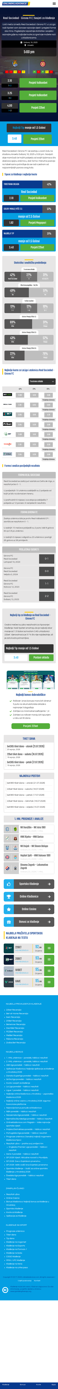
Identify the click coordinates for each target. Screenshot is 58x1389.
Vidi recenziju (22, 950)
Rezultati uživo (13, 1194)
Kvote (38, 1385)
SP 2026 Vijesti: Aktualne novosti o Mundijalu (27, 1158)
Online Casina (12, 1198)
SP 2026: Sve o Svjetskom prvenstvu (23, 1161)
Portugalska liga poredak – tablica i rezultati (26, 1133)
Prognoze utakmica (15, 1231)
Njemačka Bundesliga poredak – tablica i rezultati (29, 1119)
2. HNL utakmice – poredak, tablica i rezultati (27, 1061)
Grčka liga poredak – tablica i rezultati (23, 1079)
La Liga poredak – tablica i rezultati (22, 1087)
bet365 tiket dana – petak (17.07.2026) (25, 795)
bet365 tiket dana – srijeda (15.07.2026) (26, 807)
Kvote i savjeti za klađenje (18, 1083)
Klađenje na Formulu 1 (16, 1249)
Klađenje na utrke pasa (17, 1268)
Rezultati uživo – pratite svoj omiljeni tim (24, 1144)
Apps (54, 1385)
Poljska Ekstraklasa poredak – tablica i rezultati (28, 1129)
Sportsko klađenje (14, 1209)
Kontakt (37, 1281)
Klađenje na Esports (15, 1246)
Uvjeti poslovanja (24, 1281)
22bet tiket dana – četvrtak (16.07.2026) (26, 801)
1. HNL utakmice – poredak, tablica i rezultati (27, 1058)
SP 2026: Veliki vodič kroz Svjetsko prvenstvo (27, 1165)
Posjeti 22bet (30, 726)
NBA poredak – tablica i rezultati (21, 1112)
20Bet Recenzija (13, 1021)
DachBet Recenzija (15, 1028)
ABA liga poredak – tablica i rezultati (23, 1065)
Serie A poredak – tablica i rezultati (22, 1154)
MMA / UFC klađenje (15, 1260)
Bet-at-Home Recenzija (17, 1014)
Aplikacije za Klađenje (16, 1216)
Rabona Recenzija (14, 1039)
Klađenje (5, 1385)
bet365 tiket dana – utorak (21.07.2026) (26, 783)
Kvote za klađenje (14, 1212)
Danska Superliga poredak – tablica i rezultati (27, 1076)
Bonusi (22, 1385)
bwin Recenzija (13, 1017)
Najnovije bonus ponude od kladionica (23, 1108)
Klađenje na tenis (14, 1264)
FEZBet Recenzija (14, 1032)
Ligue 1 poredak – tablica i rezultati (22, 1090)
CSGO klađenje (13, 1257)
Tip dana (10, 1238)
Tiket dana (11, 1179)
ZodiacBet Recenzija (15, 1043)
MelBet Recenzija (14, 1035)
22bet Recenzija (13, 1010)
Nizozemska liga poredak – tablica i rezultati (26, 1115)
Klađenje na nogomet (16, 1242)
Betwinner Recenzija (15, 1024)
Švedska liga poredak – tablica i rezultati (25, 1175)
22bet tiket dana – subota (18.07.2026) (25, 789)
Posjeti (37, 139)
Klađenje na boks (14, 1253)
